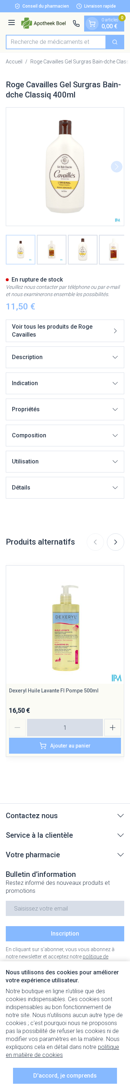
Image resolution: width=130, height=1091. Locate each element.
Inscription (65, 933)
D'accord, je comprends (65, 1075)
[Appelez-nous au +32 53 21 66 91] (76, 23)
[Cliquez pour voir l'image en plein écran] (65, 167)
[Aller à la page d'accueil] (45, 23)
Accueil (14, 61)
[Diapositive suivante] (115, 542)
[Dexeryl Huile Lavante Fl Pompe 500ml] (65, 625)
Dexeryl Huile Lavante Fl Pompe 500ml (54, 691)
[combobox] (56, 42)
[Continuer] (116, 166)
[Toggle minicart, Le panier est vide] (92, 23)
